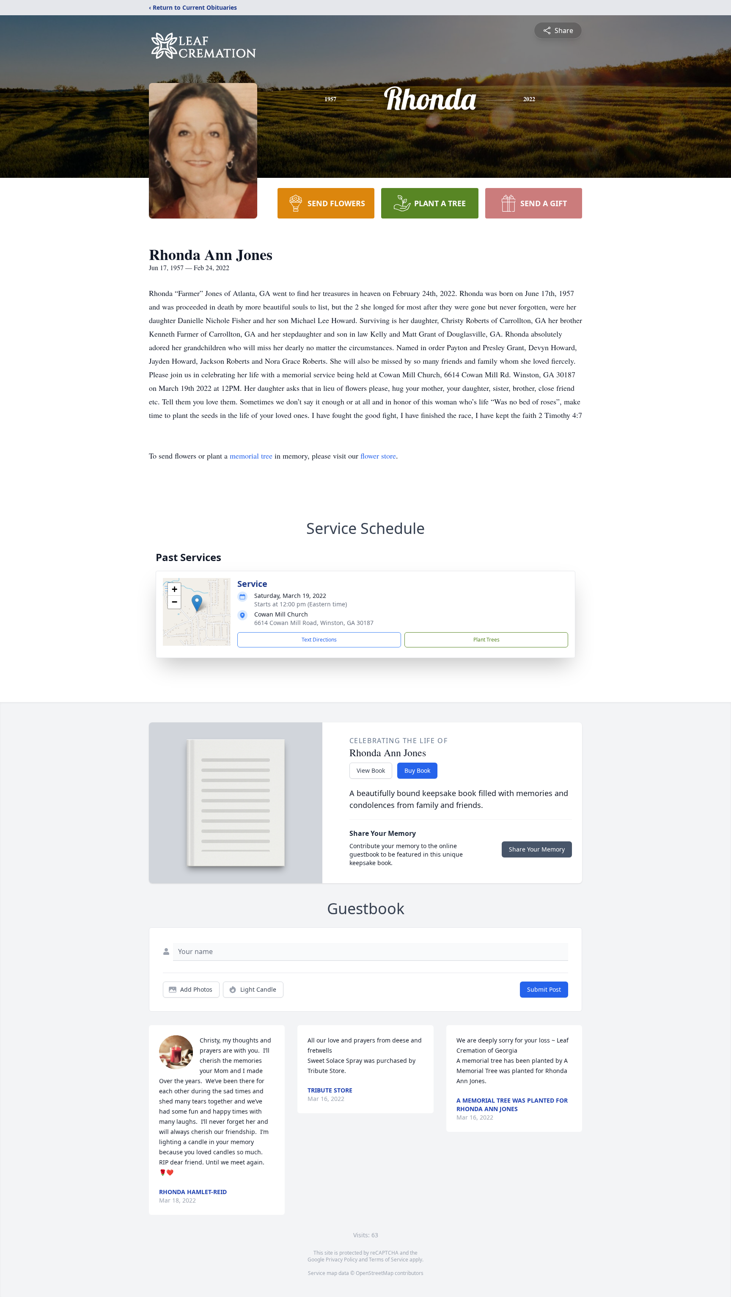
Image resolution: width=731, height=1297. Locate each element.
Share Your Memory (537, 849)
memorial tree (251, 456)
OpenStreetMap (374, 1273)
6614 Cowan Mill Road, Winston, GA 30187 (314, 623)
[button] (197, 603)
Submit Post (544, 989)
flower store (378, 456)
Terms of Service (388, 1259)
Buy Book (417, 770)
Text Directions (319, 639)
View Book (371, 770)
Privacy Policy (341, 1259)
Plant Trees (486, 639)
